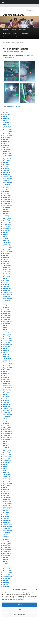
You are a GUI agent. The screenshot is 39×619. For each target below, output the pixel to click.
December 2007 (7, 547)
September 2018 (7, 298)
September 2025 (7, 136)
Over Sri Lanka (22, 29)
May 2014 (5, 399)
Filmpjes (18, 37)
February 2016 (7, 358)
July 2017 (5, 325)
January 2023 (6, 197)
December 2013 (7, 408)
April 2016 (6, 354)
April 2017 (6, 331)
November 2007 (7, 549)
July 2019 (5, 279)
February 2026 (7, 126)
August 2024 (6, 161)
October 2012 (6, 435)
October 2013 (6, 412)
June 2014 (6, 397)
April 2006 (6, 586)
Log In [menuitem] (2, 2)
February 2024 (7, 172)
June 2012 (6, 443)
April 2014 (6, 400)
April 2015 (6, 377)
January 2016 (6, 360)
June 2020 (6, 257)
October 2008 (6, 528)
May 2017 (5, 329)
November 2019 (7, 271)
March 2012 (6, 449)
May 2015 (5, 375)
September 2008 (7, 530)
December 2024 (7, 153)
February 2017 (7, 335)
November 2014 (7, 387)
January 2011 (6, 476)
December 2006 (7, 571)
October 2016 (6, 342)
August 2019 (6, 277)
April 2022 (6, 215)
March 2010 (6, 495)
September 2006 (7, 576)
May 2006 (5, 584)
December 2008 (7, 524)
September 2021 (7, 228)
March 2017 (6, 333)
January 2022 (6, 221)
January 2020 (6, 267)
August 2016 (6, 346)
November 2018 (7, 294)
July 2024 (5, 163)
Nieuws (14, 29)
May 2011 (5, 468)
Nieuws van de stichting (14, 106)
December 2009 (7, 501)
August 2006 (6, 578)
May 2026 (5, 120)
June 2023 (6, 188)
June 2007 (6, 559)
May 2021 (5, 236)
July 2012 (5, 441)
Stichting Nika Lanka (13, 14)
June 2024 (6, 165)
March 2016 (6, 356)
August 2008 (6, 532)
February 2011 (7, 474)
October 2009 (6, 505)
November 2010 (7, 480)
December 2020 (7, 246)
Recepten (15, 33)
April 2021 (6, 238)
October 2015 (6, 366)
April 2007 (6, 563)
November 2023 (7, 178)
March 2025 (6, 147)
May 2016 (5, 352)
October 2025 (6, 134)
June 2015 (6, 373)
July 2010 (5, 487)
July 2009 (5, 511)
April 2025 (6, 145)
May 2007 (5, 561)
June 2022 (6, 211)
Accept (19, 604)
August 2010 (6, 486)
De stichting (6, 29)
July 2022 (5, 209)
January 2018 (6, 313)
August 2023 (6, 184)
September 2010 (7, 484)
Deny (19, 609)
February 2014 (7, 404)
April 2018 (6, 308)
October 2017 (6, 319)
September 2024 (7, 159)
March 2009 (6, 518)
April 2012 (6, 447)
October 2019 (6, 273)
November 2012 (7, 433)
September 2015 (7, 368)
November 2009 (7, 503)
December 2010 (7, 478)
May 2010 (5, 491)
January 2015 (6, 383)
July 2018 (5, 302)
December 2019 (7, 269)
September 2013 (7, 414)
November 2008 (7, 526)
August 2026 (6, 114)
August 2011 (6, 462)
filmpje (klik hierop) (29, 55)
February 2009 (7, 520)
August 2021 (6, 230)
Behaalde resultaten (8, 37)
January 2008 (6, 545)
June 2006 (6, 582)
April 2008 (6, 540)
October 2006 (6, 575)
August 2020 (6, 253)
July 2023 (5, 186)
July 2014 (5, 395)
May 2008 (5, 538)
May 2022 (5, 213)
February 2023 (7, 196)
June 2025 (6, 141)
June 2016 (6, 350)
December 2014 (7, 385)
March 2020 (6, 263)
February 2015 (7, 381)
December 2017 (7, 315)
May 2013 (5, 422)
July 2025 (5, 139)
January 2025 (6, 151)
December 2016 (7, 339)
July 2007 (5, 557)
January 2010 (6, 499)
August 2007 (6, 555)
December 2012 (7, 431)
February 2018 (7, 312)
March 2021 (6, 240)
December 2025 (7, 130)
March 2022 (6, 217)
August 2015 (6, 370)
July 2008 (5, 534)
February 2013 (7, 428)
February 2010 (7, 497)
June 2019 (6, 281)
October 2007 (6, 551)
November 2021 (7, 224)
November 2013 (7, 410)
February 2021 (7, 242)
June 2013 (6, 420)
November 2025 (7, 132)
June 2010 (6, 489)
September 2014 (7, 391)
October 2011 (6, 459)
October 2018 (6, 296)
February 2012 (7, 451)
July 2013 (5, 418)
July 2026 (5, 116)
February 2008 (7, 544)
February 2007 (7, 567)
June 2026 (6, 118)
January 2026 (6, 128)
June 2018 (6, 304)
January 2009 (6, 522)
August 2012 (6, 439)
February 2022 (7, 219)
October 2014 (6, 389)
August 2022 (6, 207)
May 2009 (5, 515)
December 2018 (7, 292)
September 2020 (7, 252)
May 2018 (5, 306)
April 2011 (6, 470)
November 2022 (7, 201)
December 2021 (7, 223)
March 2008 (6, 542)
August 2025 (6, 138)
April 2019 (6, 284)
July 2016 (5, 348)
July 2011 (5, 464)
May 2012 (5, 445)
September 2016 (7, 344)
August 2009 (6, 509)
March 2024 (6, 170)
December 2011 (7, 455)
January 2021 (6, 244)
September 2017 (7, 321)
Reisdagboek (6, 33)
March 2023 (6, 194)
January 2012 (6, 453)
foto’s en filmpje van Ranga (15, 48)
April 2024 (6, 168)
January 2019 (6, 290)
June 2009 (6, 513)
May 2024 (5, 167)
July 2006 (5, 580)
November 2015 (7, 364)
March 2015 (6, 379)
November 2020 (7, 248)
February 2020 (7, 265)
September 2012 (7, 437)
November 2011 (7, 457)
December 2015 (7, 362)
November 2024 (7, 155)
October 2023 (6, 180)
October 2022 (6, 203)
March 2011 (6, 472)
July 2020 (5, 255)
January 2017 (6, 337)
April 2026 (6, 122)
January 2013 (6, 430)
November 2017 (7, 317)
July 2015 (5, 371)
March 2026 (6, 124)
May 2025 (5, 143)
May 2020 (5, 259)
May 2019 (5, 283)
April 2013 (6, 424)
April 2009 (6, 516)
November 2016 (7, 341)
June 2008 (6, 536)
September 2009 (7, 507)
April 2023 (6, 192)
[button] (36, 589)
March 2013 (6, 426)
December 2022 (7, 199)
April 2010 (6, 493)
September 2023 (7, 182)
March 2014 (6, 402)
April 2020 (6, 261)
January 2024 (6, 174)
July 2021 (5, 232)
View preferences (19, 614)
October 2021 (6, 226)
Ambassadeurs (24, 33)
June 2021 (6, 234)
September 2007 (7, 553)
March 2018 (6, 310)
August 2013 (6, 416)
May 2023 (5, 190)
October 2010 (6, 482)
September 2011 (7, 460)
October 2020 (6, 250)
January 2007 (6, 569)
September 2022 (7, 205)
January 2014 (6, 406)
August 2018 (6, 300)
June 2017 (6, 327)
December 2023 (7, 176)
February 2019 (7, 288)
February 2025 (7, 149)
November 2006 (7, 573)
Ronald (21, 51)
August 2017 (6, 323)
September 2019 (7, 275)
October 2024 (6, 157)
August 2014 (6, 393)
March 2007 (6, 565)
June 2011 (6, 466)
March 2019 (6, 286)
